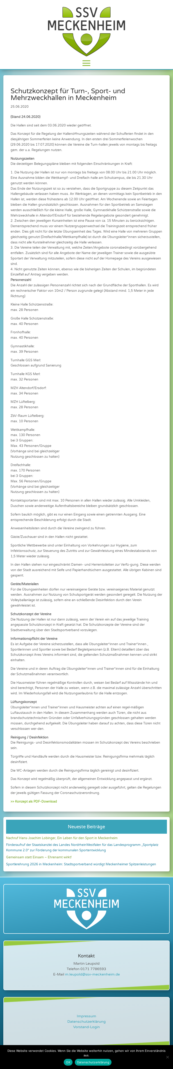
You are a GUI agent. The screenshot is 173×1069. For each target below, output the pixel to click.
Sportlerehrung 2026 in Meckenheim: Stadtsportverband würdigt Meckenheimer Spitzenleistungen (81, 864)
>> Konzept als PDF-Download (34, 801)
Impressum (86, 1016)
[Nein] (167, 1057)
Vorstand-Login (86, 1027)
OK (68, 1062)
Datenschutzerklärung (86, 1021)
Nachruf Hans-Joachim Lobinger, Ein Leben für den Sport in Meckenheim (62, 838)
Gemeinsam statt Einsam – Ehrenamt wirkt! (39, 857)
